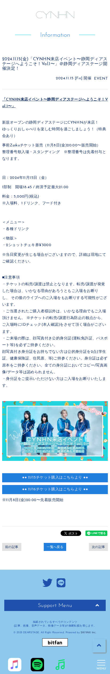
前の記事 (11, 547)
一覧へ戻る (55, 547)
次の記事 (98, 547)
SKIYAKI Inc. (88, 632)
